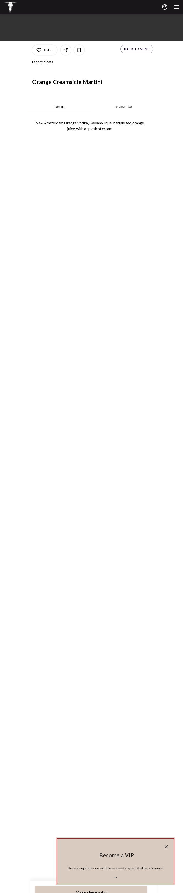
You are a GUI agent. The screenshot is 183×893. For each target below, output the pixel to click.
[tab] (60, 106)
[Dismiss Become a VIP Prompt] (166, 846)
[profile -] (165, 7)
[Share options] (66, 50)
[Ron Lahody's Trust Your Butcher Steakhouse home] (25, 7)
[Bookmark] (79, 50)
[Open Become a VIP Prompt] (115, 877)
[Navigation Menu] (176, 7)
